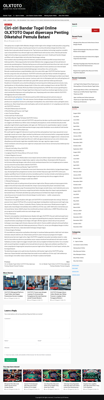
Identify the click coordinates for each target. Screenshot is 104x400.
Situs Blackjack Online (79, 254)
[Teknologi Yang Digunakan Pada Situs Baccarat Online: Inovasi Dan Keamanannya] (71, 376)
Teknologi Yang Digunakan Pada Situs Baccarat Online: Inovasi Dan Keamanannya (86, 64)
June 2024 (76, 197)
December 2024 (77, 178)
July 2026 (76, 116)
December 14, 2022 (14, 41)
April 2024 (76, 204)
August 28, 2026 (33, 389)
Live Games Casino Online (34, 15)
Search (74, 24)
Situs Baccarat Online (79, 251)
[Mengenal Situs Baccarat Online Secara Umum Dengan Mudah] (12, 376)
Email (40, 340)
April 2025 (76, 165)
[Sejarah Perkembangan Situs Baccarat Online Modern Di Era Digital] (32, 376)
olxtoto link (75, 271)
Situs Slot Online (64, 15)
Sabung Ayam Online (50, 15)
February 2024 (77, 210)
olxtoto (12, 5)
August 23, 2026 (36, 300)
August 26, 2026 (73, 389)
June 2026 (76, 120)
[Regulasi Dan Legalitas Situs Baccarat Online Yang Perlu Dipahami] (91, 376)
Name (6, 340)
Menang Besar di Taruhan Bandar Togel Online (86, 86)
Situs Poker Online (78, 257)
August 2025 (77, 152)
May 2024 (76, 201)
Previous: (19, 264)
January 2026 (77, 136)
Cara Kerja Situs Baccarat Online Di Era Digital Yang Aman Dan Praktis (86, 57)
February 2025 (77, 171)
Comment (7, 318)
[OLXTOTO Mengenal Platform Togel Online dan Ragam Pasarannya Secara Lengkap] (14, 283)
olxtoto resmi (76, 274)
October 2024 (77, 184)
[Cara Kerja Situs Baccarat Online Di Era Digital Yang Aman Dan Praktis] (52, 376)
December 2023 (77, 217)
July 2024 (76, 194)
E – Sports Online (18, 15)
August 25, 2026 (92, 389)
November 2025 (77, 142)
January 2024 (77, 214)
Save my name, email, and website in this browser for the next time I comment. (28, 354)
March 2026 (76, 129)
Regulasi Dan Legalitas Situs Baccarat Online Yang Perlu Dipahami (85, 71)
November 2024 (77, 181)
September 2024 (78, 188)
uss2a (7, 41)
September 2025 (78, 149)
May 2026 (76, 123)
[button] (100, 15)
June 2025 (76, 158)
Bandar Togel (7, 15)
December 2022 (77, 227)
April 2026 (76, 126)
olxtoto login (75, 265)
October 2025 (77, 145)
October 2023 (77, 223)
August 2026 (77, 113)
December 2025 (77, 139)
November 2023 (77, 220)
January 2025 (77, 175)
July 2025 (76, 155)
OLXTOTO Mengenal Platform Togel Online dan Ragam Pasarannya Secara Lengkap (13, 294)
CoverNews (57, 397)
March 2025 (76, 168)
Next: (54, 264)
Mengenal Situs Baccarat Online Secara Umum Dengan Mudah (86, 43)
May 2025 (76, 162)
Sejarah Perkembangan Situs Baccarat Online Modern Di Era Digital (85, 50)
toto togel (75, 268)
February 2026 (77, 133)
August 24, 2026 (13, 298)
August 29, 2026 (13, 389)
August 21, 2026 (59, 300)
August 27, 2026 (53, 389)
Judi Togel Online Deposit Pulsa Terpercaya (85, 84)
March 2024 (76, 207)
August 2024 (77, 191)
